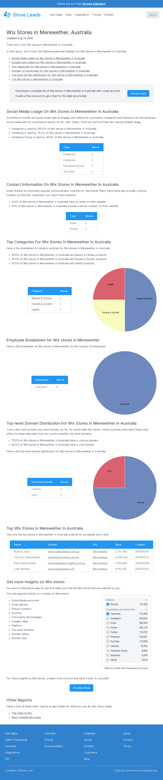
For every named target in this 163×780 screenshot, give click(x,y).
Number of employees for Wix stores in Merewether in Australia (51, 70)
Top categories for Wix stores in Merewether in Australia (46, 66)
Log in (152, 14)
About (88, 739)
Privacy (128, 739)
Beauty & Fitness (42, 298)
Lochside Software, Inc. (19, 770)
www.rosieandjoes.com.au (63, 551)
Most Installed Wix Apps (26, 717)
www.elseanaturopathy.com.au (66, 563)
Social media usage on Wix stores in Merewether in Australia (48, 58)
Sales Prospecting (16, 739)
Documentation (54, 746)
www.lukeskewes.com (61, 568)
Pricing (96, 14)
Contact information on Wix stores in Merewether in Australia (49, 62)
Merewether (100, 551)
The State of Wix (22, 713)
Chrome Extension (93, 3)
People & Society (42, 303)
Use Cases (56, 14)
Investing (10, 746)
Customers (90, 752)
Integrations (82, 14)
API (7, 758)
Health (36, 309)
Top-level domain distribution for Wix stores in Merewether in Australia (54, 75)
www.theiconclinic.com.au (63, 557)
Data (68, 14)
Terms (127, 746)
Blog (86, 758)
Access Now (138, 93)
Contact (108, 14)
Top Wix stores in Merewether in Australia (37, 79)
